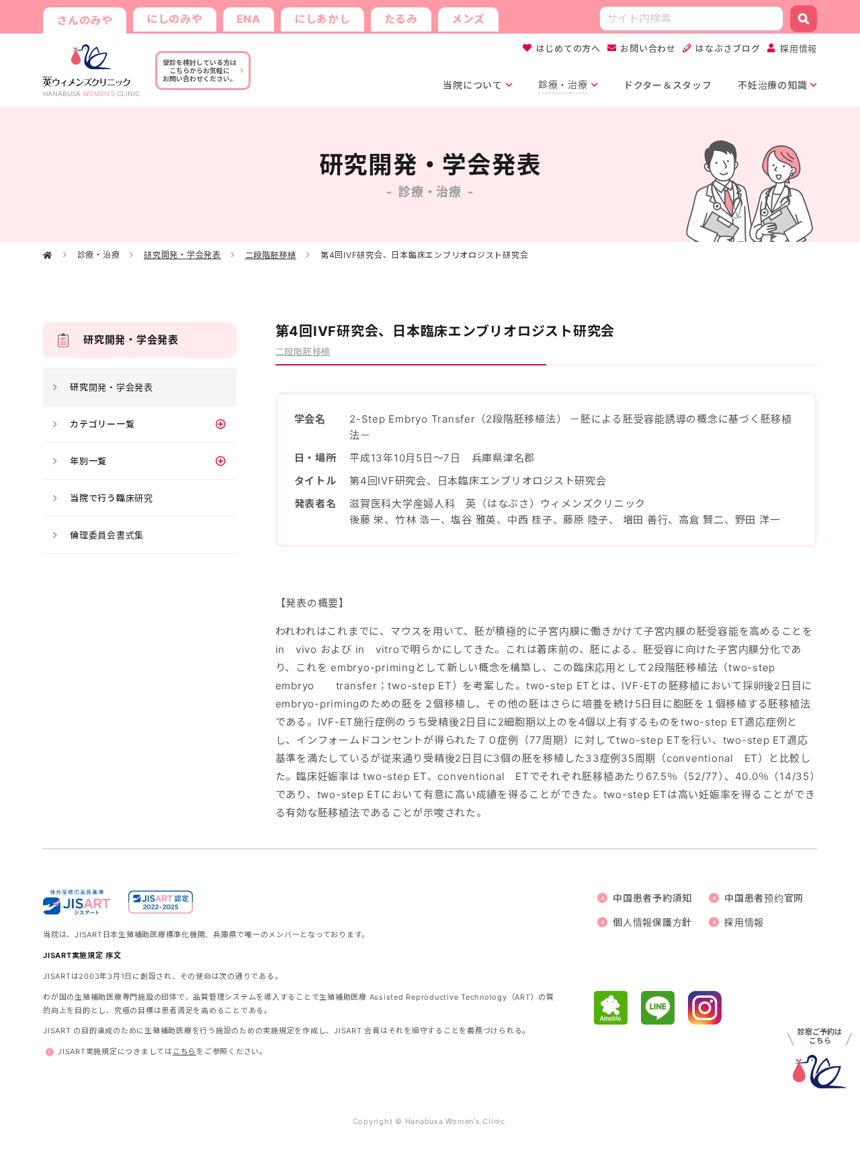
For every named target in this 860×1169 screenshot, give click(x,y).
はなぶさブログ (727, 48)
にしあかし (322, 19)
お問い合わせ (648, 48)
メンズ (468, 19)
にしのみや (174, 19)
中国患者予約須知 (652, 898)
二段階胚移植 (271, 255)
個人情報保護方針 (652, 922)
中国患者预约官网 (764, 898)
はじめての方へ (568, 48)
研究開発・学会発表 (182, 255)
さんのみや (84, 20)
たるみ (401, 19)
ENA (248, 19)
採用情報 (798, 48)
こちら (184, 1051)
